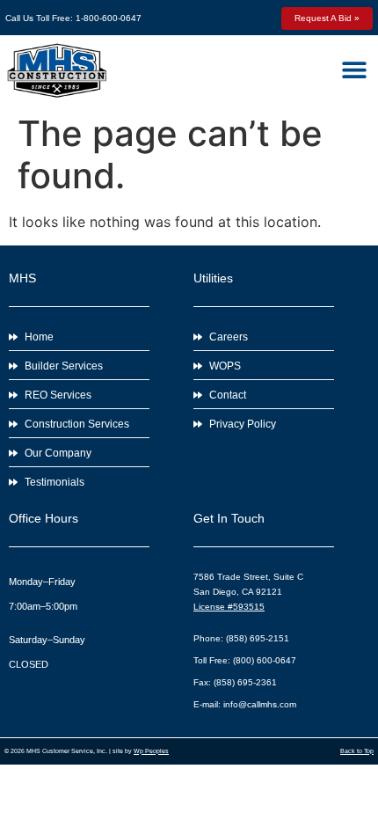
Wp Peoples (151, 751)
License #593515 (229, 606)
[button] (354, 69)
